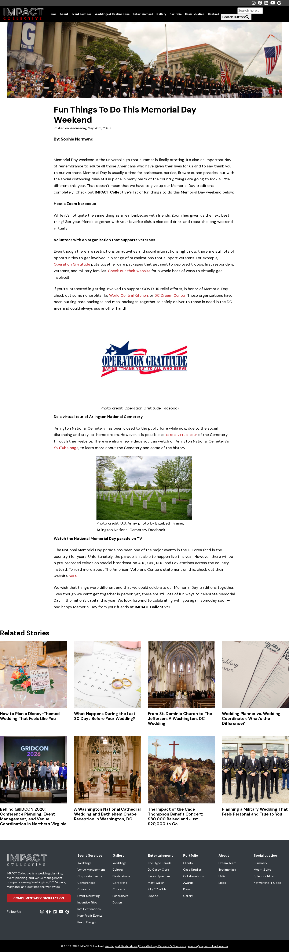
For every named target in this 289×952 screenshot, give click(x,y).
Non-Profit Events (89, 915)
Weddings (84, 863)
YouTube (273, 3)
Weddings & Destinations (112, 14)
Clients (188, 863)
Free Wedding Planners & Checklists (162, 946)
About (64, 14)
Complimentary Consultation (38, 898)
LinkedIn (266, 3)
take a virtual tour (181, 434)
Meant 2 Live (262, 869)
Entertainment (143, 14)
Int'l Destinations (89, 909)
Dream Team (227, 863)
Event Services (81, 14)
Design (117, 902)
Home (52, 14)
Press (187, 889)
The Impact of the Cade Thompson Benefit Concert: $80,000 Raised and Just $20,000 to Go (175, 817)
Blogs (222, 883)
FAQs (222, 876)
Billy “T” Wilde (157, 889)
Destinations (121, 876)
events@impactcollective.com (208, 946)
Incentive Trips (87, 902)
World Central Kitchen (128, 295)
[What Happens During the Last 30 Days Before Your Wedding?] (107, 674)
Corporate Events (89, 876)
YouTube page (66, 447)
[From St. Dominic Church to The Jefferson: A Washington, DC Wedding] (181, 674)
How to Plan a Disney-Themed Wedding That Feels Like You (30, 716)
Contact (213, 14)
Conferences (86, 883)
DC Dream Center (170, 295)
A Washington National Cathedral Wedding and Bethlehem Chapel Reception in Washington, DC (107, 814)
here (73, 576)
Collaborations (193, 876)
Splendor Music (264, 876)
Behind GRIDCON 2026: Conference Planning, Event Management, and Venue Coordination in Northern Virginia (33, 817)
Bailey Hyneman (159, 876)
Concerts (83, 889)
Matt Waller (156, 883)
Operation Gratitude (72, 264)
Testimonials (227, 869)
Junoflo (153, 896)
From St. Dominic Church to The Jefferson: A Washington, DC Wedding (180, 718)
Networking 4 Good (267, 883)
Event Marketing (88, 896)
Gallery (161, 14)
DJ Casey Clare (158, 869)
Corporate (120, 883)
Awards (188, 883)
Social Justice (194, 14)
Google (279, 3)
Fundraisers (120, 896)
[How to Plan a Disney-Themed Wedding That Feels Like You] (33, 674)
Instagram (253, 3)
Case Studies (192, 869)
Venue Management (91, 869)
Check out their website (129, 270)
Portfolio (176, 14)
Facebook (260, 3)
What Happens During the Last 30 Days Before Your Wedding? (104, 716)
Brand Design (86, 922)
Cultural (118, 869)
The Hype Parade (160, 863)
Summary (260, 863)
